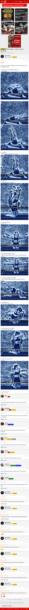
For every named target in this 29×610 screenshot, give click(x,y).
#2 (27, 400)
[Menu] (1, 1)
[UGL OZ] (7, 14)
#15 (27, 588)
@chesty (6, 580)
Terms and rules (9, 608)
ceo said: (3, 499)
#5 (27, 442)
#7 (27, 469)
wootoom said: (5, 529)
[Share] (26, 60)
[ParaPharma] (14, 41)
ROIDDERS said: (5, 590)
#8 (27, 482)
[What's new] (24, 1)
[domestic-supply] (21, 14)
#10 (27, 512)
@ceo (5, 503)
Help (21, 608)
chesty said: (4, 575)
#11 (27, 527)
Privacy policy (16, 608)
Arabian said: (4, 514)
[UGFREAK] (21, 28)
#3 (27, 413)
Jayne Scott (4, 52)
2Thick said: (4, 545)
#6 (27, 455)
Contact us (3, 608)
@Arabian (6, 519)
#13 (27, 557)
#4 (27, 427)
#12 (27, 542)
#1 (27, 60)
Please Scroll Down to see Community (13, 5)
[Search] (27, 1)
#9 (27, 496)
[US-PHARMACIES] (7, 28)
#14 (27, 573)
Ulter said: (4, 560)
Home (24, 608)
